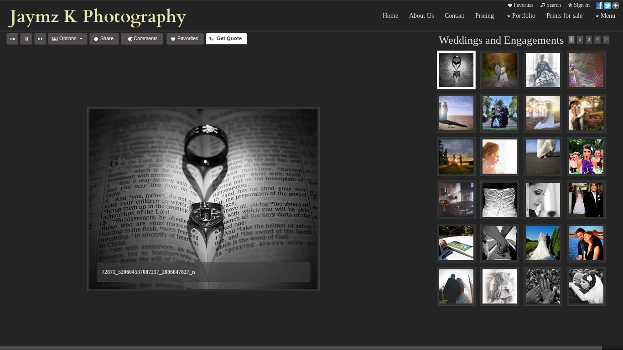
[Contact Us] (38, 341)
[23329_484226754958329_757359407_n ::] (543, 200)
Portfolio (523, 15)
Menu (608, 15)
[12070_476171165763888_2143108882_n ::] (456, 243)
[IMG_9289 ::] (500, 286)
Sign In (582, 5)
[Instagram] (26, 341)
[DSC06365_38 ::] (456, 200)
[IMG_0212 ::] (456, 156)
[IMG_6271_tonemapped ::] (456, 113)
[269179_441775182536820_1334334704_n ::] (586, 243)
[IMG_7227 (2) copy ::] (586, 113)
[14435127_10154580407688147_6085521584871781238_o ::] (543, 113)
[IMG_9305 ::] (543, 70)
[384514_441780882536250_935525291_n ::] (543, 286)
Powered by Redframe (591, 341)
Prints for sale (564, 15)
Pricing (484, 15)
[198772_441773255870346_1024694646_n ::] (500, 243)
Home (390, 15)
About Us (421, 15)
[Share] (607, 5)
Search (553, 5)
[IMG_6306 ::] (543, 156)
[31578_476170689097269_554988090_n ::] (456, 286)
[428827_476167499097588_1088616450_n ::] (586, 286)
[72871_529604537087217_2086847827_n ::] (456, 70)
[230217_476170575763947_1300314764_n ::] (543, 243)
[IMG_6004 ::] (500, 156)
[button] (12, 39)
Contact (454, 15)
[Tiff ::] (586, 156)
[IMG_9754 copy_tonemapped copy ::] (500, 113)
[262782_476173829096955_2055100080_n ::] (500, 200)
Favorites (524, 5)
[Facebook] (13, 341)
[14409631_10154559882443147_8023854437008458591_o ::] (500, 70)
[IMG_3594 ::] (586, 70)
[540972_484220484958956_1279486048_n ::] (586, 200)
